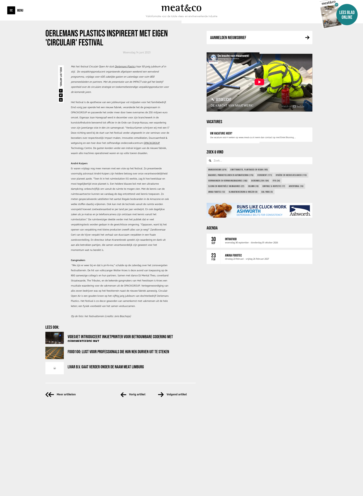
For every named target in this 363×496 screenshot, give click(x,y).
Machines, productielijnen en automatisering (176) (231, 175)
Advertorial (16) (296, 186)
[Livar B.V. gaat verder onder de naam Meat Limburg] (54, 368)
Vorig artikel (137, 394)
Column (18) (253, 186)
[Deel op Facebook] (61, 91)
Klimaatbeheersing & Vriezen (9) (243, 192)
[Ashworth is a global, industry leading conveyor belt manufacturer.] (259, 210)
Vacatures (214, 121)
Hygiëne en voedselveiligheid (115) (291, 175)
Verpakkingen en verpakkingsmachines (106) (227, 180)
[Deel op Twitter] (61, 95)
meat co (181, 7)
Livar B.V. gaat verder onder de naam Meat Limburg (106, 366)
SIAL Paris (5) (267, 192)
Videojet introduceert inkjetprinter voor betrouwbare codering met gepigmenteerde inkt (120, 338)
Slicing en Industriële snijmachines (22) (226, 186)
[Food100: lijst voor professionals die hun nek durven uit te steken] (54, 353)
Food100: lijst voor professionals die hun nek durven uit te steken (118, 351)
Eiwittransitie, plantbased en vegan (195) (249, 169)
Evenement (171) (264, 175)
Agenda (212, 227)
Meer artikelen (66, 394)
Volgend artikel (177, 394)
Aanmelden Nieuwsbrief (228, 37)
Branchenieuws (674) (217, 169)
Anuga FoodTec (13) (216, 192)
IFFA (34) (276, 180)
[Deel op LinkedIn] (61, 100)
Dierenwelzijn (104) (260, 180)
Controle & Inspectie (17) (273, 186)
